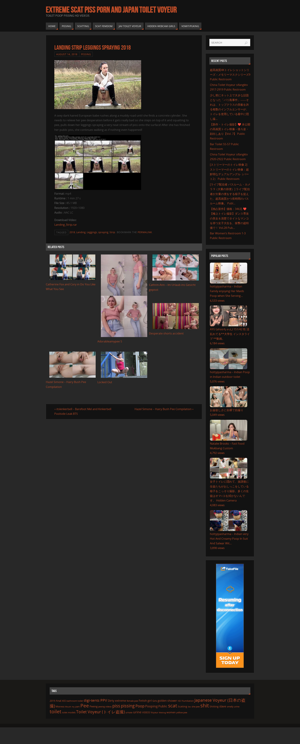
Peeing (94, 706)
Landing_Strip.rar (65, 225)
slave (222, 706)
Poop (139, 706)
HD (179, 700)
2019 (52, 700)
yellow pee (181, 712)
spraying (103, 232)
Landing (81, 232)
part (77, 706)
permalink (145, 232)
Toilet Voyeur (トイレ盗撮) (100, 712)
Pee (84, 705)
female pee (132, 700)
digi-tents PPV (95, 700)
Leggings (92, 232)
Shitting (214, 706)
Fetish (143, 701)
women (171, 712)
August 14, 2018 (66, 54)
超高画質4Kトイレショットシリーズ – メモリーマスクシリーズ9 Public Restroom (230, 74)
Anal (58, 700)
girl (150, 701)
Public (162, 706)
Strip (112, 232)
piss (116, 706)
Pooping (151, 706)
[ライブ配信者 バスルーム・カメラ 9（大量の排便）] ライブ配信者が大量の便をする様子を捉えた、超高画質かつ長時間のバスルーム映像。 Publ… (230, 193)
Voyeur (154, 712)
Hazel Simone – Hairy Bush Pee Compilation (164, 409)
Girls (154, 700)
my (73, 706)
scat (172, 705)
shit (204, 705)
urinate (129, 712)
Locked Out (104, 382)
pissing (128, 706)
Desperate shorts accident (166, 333)
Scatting (182, 706)
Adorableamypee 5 (109, 341)
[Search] (246, 43)
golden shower (167, 701)
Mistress (60, 706)
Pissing (86, 54)
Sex (189, 706)
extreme (120, 701)
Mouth (68, 706)
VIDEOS (146, 712)
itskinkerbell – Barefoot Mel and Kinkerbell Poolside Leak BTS (82, 411)
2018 (72, 232)
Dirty (111, 700)
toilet (55, 711)
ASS (64, 700)
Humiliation (188, 700)
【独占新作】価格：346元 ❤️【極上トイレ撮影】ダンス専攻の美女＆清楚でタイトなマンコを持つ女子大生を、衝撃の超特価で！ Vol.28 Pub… (229, 218)
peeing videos (105, 706)
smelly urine (233, 706)
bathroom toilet (74, 700)
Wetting (162, 712)
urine (137, 712)
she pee (196, 706)
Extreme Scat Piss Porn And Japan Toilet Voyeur (111, 9)
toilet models (69, 712)
